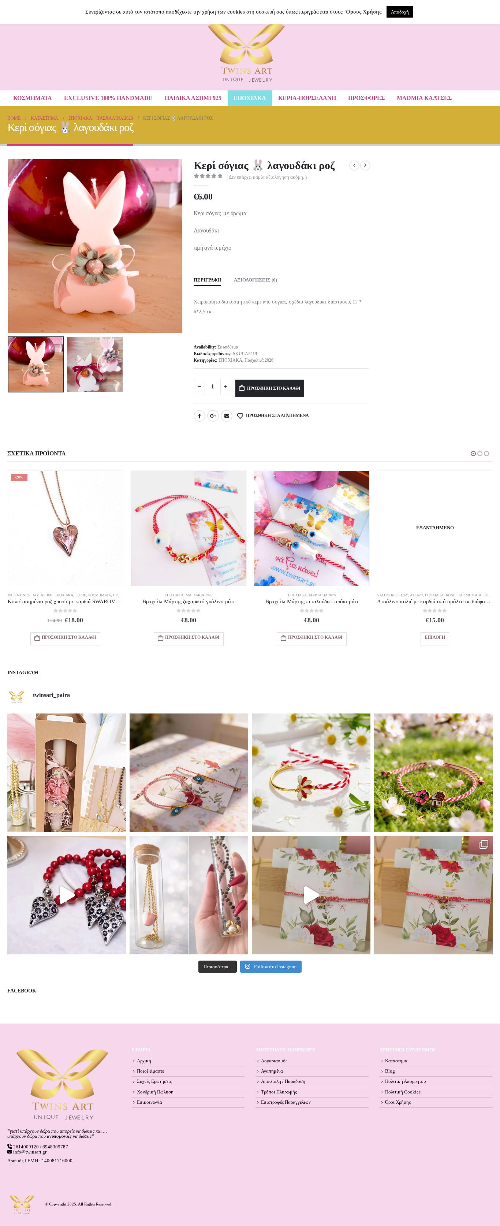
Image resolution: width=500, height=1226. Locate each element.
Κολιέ (80, 595)
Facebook (199, 416)
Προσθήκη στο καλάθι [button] (69, 637)
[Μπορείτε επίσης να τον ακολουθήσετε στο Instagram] (189, 772)
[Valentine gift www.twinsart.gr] (189, 895)
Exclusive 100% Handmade (108, 98)
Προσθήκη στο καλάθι (274, 388)
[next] (365, 165)
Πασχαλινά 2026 (259, 360)
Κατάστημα (396, 1060)
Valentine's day (23, 595)
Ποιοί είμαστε (150, 1071)
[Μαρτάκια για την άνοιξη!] (433, 895)
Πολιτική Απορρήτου (405, 1081)
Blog (390, 1071)
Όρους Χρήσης (363, 11)
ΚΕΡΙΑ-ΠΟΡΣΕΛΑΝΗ (307, 98)
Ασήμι (46, 595)
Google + (213, 416)
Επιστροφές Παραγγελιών (286, 1102)
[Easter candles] (66, 772)
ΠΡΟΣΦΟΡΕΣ (366, 98)
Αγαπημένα (272, 1071)
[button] (9, 246)
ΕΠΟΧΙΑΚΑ (250, 98)
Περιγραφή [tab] (207, 280)
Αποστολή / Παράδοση (283, 1081)
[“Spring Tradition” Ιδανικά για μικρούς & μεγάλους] (433, 772)
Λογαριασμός (274, 1060)
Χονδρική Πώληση (155, 1092)
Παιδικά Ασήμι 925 (193, 98)
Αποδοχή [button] (400, 12)
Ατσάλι (416, 595)
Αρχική (144, 1060)
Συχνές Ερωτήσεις (154, 1081)
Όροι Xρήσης (398, 1102)
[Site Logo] (246, 52)
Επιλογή (435, 637)
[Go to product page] (188, 528)
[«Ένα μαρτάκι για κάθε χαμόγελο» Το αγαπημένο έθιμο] (311, 772)
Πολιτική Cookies (403, 1092)
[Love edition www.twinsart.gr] (66, 895)
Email (226, 416)
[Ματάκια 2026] (311, 895)
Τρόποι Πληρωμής (279, 1092)
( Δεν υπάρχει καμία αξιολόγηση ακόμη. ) (267, 177)
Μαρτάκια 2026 (199, 595)
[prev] (354, 165)
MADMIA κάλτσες (424, 98)
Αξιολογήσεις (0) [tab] (255, 280)
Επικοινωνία (149, 1102)
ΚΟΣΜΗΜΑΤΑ (32, 98)
